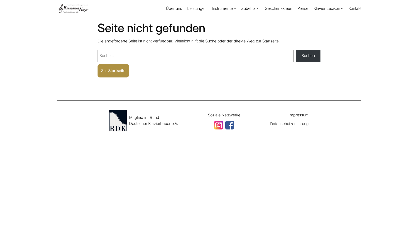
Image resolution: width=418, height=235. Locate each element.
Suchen (308, 55)
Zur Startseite (113, 70)
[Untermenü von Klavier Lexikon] (342, 8)
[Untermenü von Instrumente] (235, 8)
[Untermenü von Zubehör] (258, 8)
